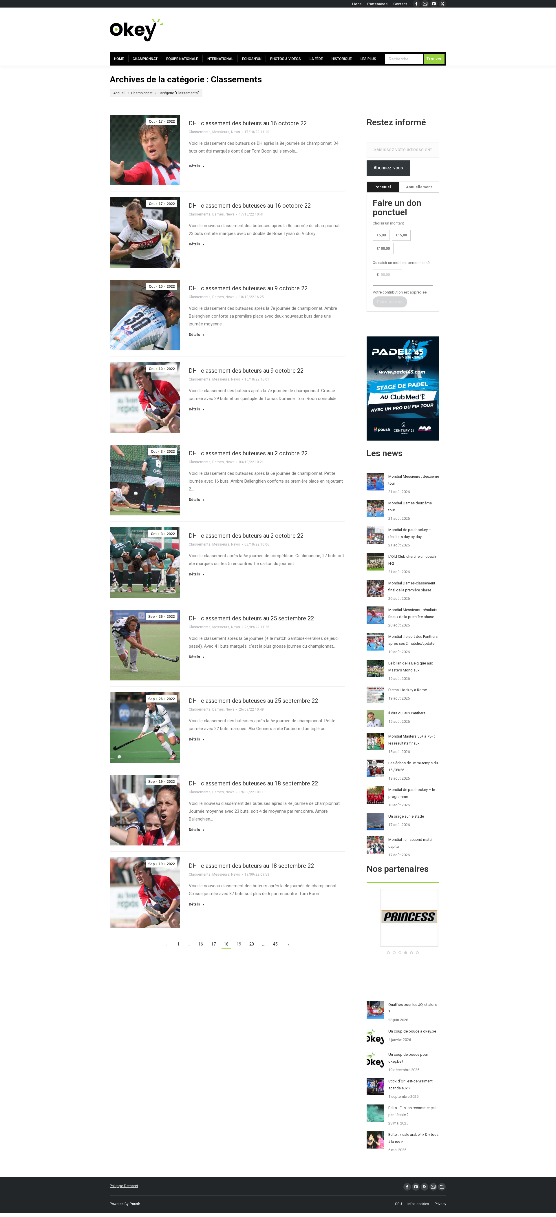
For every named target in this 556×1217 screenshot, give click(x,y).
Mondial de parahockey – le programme (411, 793)
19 (239, 944)
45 (275, 944)
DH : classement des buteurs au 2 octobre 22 (246, 535)
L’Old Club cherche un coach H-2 (412, 560)
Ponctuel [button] (382, 187)
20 (251, 944)
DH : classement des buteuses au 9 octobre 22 (248, 288)
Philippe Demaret (124, 1186)
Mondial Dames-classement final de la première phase (411, 586)
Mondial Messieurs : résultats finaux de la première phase (412, 613)
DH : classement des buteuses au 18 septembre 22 (253, 783)
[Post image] (375, 481)
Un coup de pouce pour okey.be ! (408, 1058)
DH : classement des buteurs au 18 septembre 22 (251, 865)
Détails (194, 166)
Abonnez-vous (388, 168)
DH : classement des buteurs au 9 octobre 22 (246, 370)
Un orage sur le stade (406, 816)
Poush (134, 1204)
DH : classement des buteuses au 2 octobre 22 (248, 453)
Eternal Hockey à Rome (407, 690)
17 (213, 944)
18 (226, 944)
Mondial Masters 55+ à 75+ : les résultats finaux (411, 739)
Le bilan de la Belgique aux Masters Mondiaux (410, 666)
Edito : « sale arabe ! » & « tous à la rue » (413, 1138)
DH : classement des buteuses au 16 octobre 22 (250, 205)
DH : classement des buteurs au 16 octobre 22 (248, 123)
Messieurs (220, 132)
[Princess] (403, 945)
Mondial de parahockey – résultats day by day (409, 533)
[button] (388, 952)
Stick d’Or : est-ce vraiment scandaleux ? (410, 1084)
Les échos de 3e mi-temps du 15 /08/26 (413, 766)
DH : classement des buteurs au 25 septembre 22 (251, 618)
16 (200, 944)
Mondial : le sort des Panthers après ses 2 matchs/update (413, 640)
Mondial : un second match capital (411, 843)
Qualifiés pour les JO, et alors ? (412, 1008)
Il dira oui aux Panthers (406, 713)
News (235, 132)
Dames (218, 214)
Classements (200, 132)
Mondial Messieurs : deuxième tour (413, 480)
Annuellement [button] (419, 187)
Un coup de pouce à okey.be (412, 1031)
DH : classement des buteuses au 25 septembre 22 (253, 700)
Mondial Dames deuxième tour (410, 506)
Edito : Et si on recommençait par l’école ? (412, 1111)
